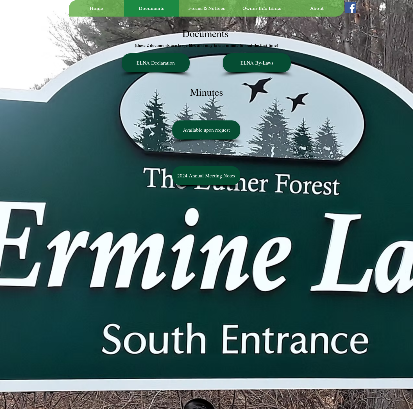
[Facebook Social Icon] (350, 7)
